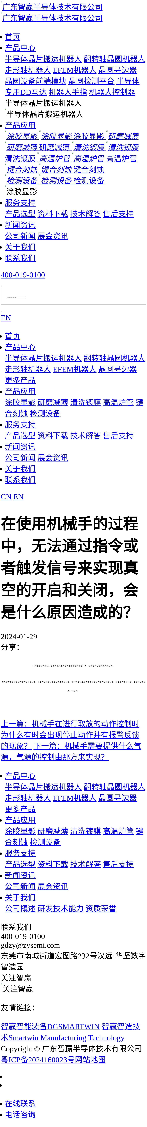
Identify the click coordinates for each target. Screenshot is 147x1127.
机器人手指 (68, 92)
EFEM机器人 (74, 70)
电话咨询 (20, 1114)
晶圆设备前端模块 (35, 81)
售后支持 (118, 214)
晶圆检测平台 (91, 81)
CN (6, 496)
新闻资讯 (20, 225)
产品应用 (20, 125)
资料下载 (53, 214)
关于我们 (20, 247)
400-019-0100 (23, 275)
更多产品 (20, 380)
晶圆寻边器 (117, 70)
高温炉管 (118, 402)
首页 (12, 37)
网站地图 (90, 1060)
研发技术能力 (61, 908)
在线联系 (20, 1103)
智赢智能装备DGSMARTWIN (50, 1026)
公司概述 (20, 908)
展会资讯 (53, 236)
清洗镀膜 (85, 402)
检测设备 (45, 413)
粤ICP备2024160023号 (38, 1060)
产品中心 (20, 48)
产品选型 (20, 214)
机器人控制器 (112, 92)
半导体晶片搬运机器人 (43, 59)
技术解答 (85, 214)
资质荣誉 (101, 908)
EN (18, 496)
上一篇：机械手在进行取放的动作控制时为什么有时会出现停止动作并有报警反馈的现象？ (70, 735)
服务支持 (20, 203)
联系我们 (20, 258)
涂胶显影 (20, 402)
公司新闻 (20, 236)
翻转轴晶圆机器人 (114, 59)
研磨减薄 (53, 402)
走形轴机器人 (28, 70)
